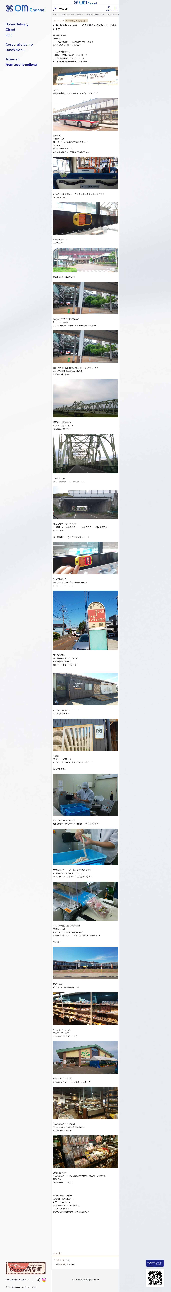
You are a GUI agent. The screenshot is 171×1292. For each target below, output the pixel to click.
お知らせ (60, 1260)
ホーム (55, 14)
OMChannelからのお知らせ (72, 14)
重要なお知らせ (63, 1264)
